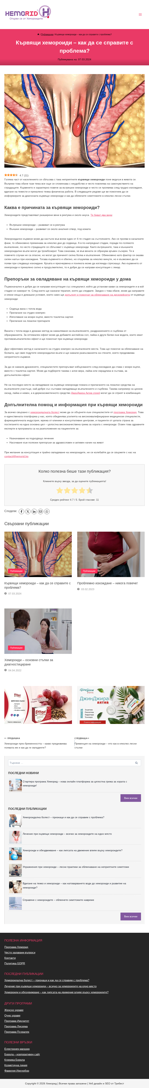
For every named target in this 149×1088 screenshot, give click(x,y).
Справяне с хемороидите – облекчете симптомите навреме (58, 899)
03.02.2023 (87, 589)
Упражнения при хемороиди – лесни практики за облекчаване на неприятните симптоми (76, 866)
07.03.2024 (14, 593)
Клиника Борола (14, 1059)
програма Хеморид (125, 412)
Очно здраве (12, 1015)
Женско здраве (13, 1010)
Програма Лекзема (16, 1026)
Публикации (16, 571)
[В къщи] (38, 34)
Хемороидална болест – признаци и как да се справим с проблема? (63, 817)
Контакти (10, 957)
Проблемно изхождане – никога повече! (107, 583)
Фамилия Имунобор (16, 1070)
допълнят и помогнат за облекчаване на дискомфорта (97, 294)
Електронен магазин (17, 1048)
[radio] (59, 491)
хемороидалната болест (44, 412)
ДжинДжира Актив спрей (85, 392)
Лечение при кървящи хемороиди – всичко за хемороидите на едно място (67, 833)
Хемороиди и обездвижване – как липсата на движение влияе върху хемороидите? (72, 850)
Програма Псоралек (16, 1031)
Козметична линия (15, 1065)
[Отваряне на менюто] (140, 14)
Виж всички (130, 798)
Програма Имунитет (16, 1020)
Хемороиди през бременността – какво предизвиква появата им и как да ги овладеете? (35, 743)
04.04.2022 (14, 670)
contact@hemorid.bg (16, 456)
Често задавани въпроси (19, 952)
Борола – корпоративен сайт (22, 1054)
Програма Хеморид (16, 947)
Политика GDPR (14, 963)
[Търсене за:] (74, 762)
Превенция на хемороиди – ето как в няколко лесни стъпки (105, 743)
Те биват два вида (101, 215)
